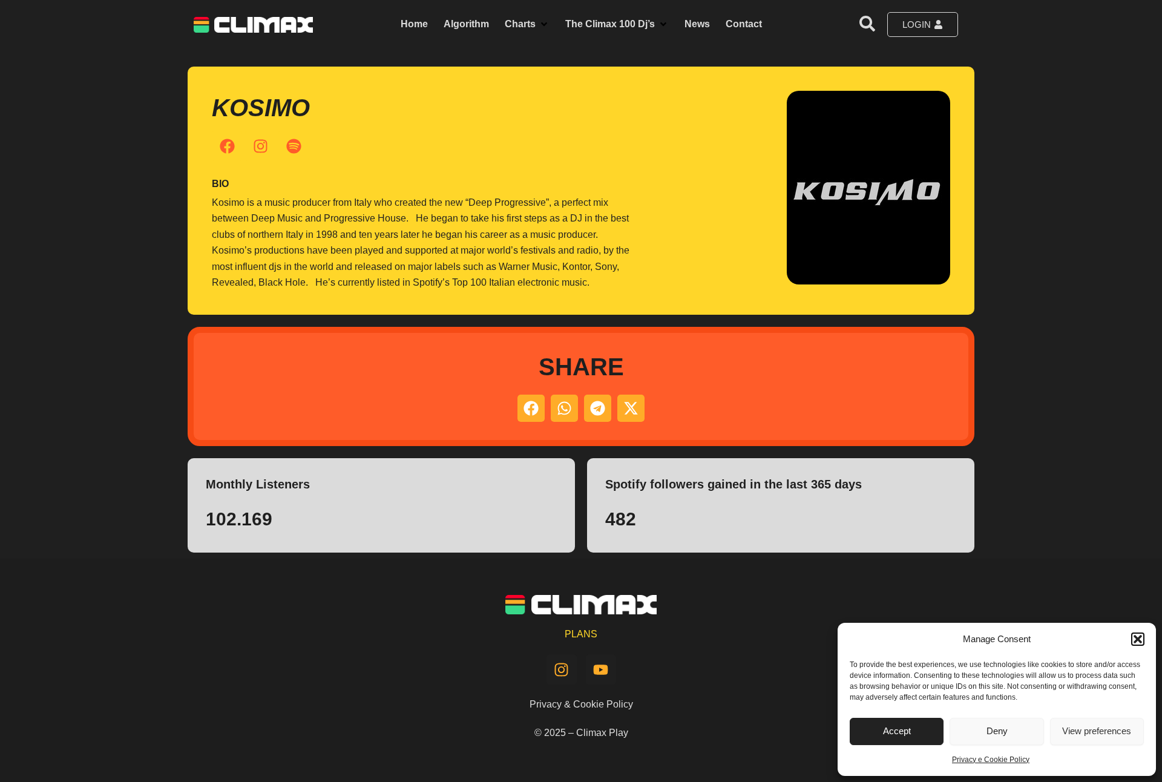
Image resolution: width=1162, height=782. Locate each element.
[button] (1138, 639)
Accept (897, 731)
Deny (997, 731)
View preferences (1096, 731)
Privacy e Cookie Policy (990, 759)
